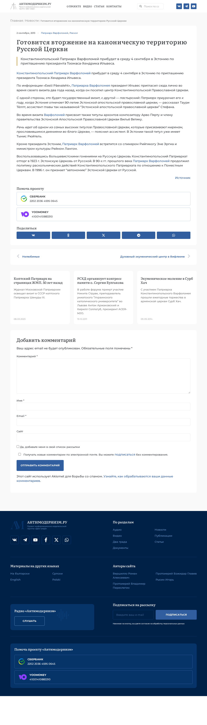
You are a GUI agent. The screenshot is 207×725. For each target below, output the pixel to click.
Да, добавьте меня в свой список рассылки (49, 446)
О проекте (74, 6)
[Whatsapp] (66, 540)
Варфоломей (54, 115)
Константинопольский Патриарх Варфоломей (54, 73)
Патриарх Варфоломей (54, 33)
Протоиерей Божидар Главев (176, 573)
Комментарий (27, 356)
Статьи (99, 6)
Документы (120, 547)
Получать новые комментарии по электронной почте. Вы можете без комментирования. (95, 454)
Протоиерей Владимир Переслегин (129, 585)
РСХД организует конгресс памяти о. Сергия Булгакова (100, 280)
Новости (32, 20)
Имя (20, 400)
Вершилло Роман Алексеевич (125, 575)
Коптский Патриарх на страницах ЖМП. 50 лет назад (38, 280)
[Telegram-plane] (186, 6)
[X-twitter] (56, 540)
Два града (120, 541)
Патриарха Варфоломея (91, 85)
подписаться (125, 454)
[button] (33, 235)
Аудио (117, 529)
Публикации (163, 535)
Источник (182, 178)
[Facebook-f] (46, 540)
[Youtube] (193, 6)
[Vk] (179, 6)
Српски (57, 573)
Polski (56, 579)
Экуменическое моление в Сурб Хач (167, 280)
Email (21, 416)
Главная (16, 20)
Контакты (113, 6)
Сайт (20, 431)
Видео (87, 6)
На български (20, 573)
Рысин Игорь (165, 579)
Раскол (74, 33)
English (15, 579)
